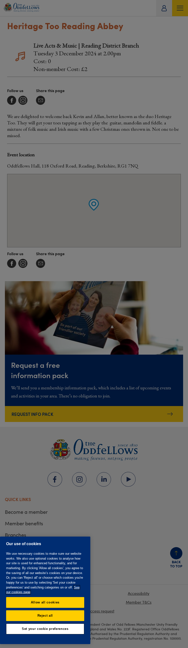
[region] (45, 590)
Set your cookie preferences (45, 629)
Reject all (45, 615)
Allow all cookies (45, 602)
